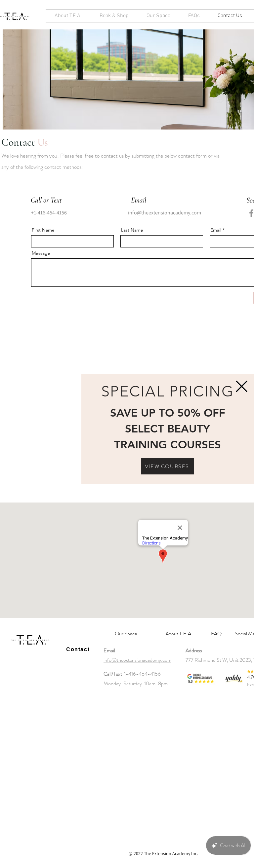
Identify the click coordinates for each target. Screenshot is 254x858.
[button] (241, 386)
